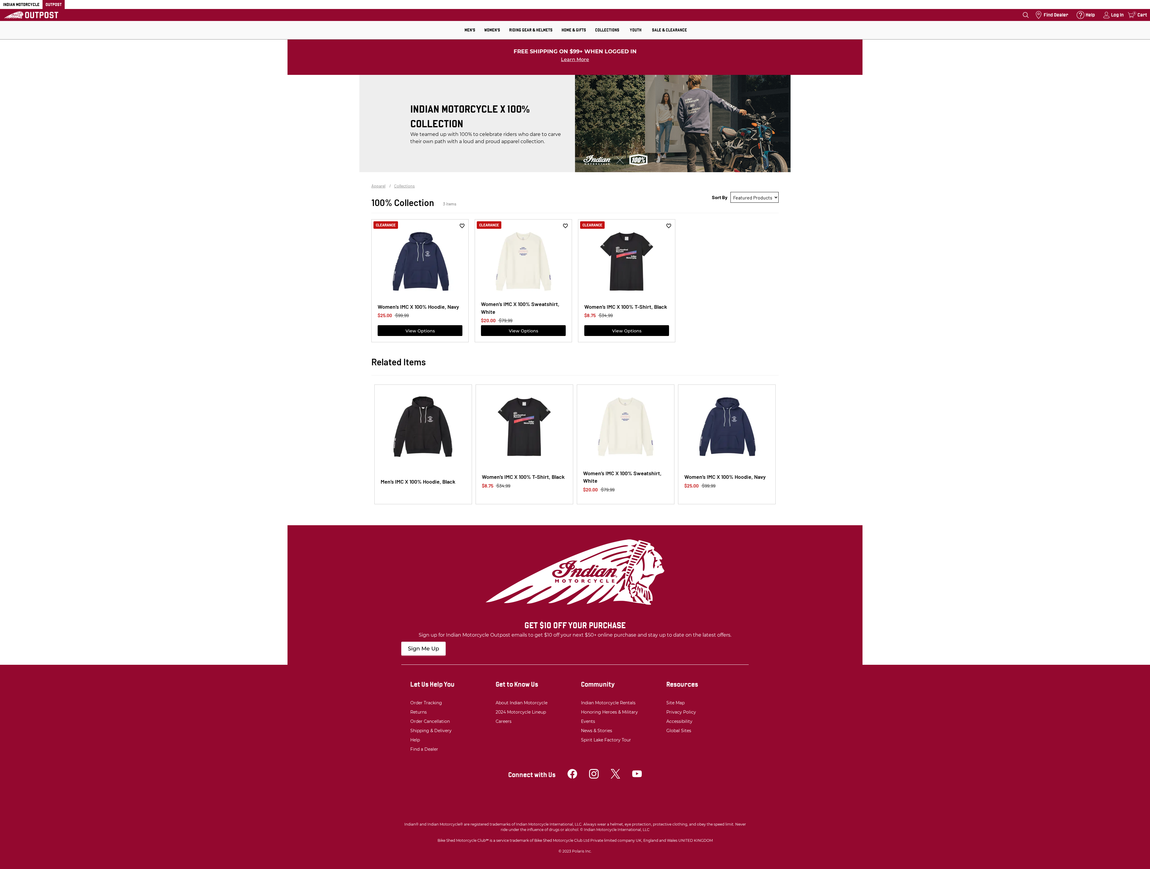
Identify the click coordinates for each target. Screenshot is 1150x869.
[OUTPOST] (31, 14)
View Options (420, 331)
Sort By (719, 197)
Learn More (575, 59)
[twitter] (615, 777)
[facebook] (572, 777)
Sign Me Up (423, 648)
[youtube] (637, 777)
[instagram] (594, 777)
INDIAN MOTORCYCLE (21, 4)
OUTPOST (54, 4)
